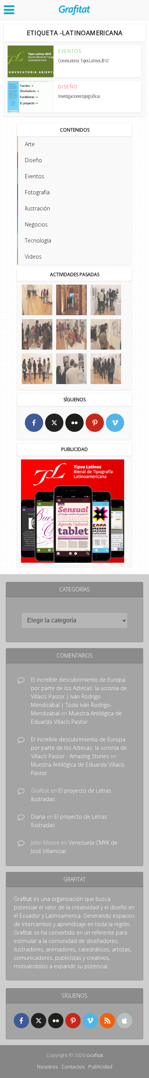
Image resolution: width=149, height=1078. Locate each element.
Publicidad (100, 1066)
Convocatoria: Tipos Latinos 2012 (83, 60)
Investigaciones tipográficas (79, 96)
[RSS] (107, 1020)
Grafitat (94, 1055)
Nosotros (47, 1066)
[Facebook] (34, 423)
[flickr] (74, 423)
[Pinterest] (95, 423)
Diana (38, 816)
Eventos (69, 51)
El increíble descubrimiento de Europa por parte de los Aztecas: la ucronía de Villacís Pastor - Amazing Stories (79, 748)
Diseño (68, 87)
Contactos (73, 1066)
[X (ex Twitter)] (54, 423)
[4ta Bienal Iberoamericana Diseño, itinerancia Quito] (37, 300)
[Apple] (124, 1020)
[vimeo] (115, 423)
